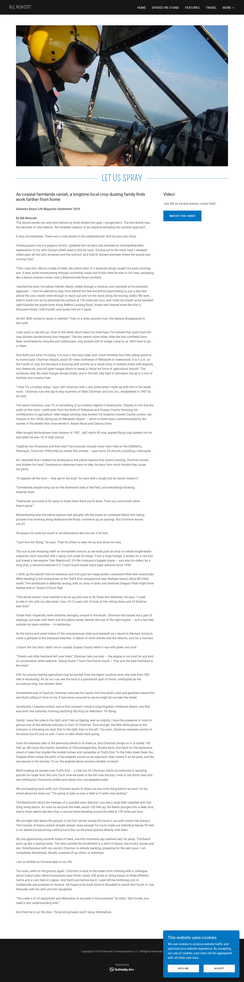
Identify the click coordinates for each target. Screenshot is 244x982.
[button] (229, 8)
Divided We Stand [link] (165, 8)
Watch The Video (182, 215)
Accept (219, 968)
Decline (183, 968)
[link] (20, 7)
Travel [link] (211, 8)
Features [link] (192, 8)
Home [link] (141, 8)
